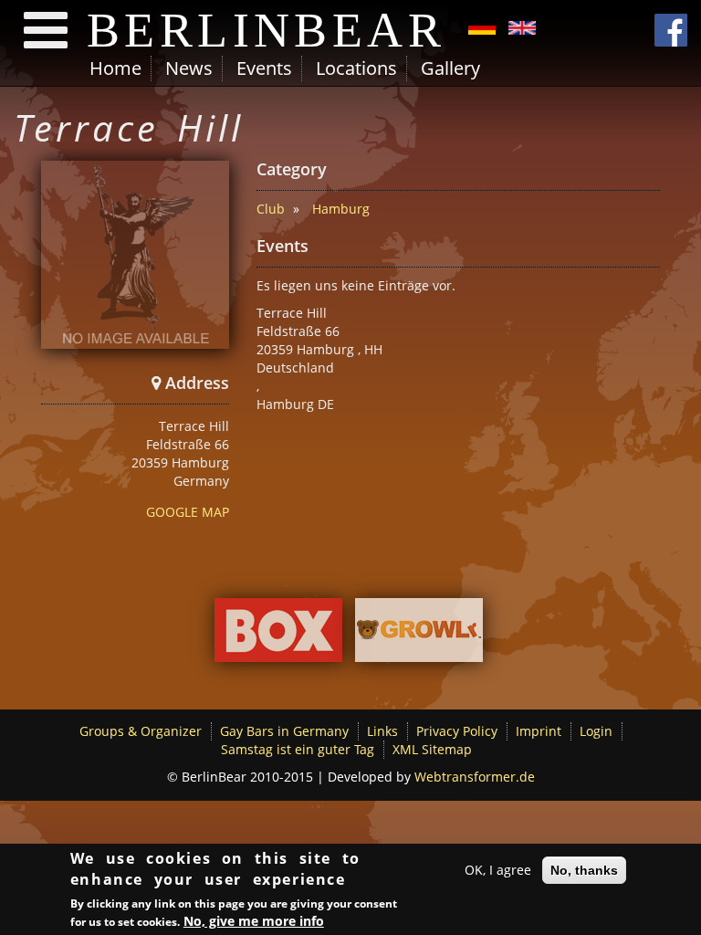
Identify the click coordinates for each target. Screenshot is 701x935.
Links (382, 731)
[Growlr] (419, 635)
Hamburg (341, 208)
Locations (356, 68)
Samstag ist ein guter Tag (297, 749)
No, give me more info (253, 921)
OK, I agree (498, 869)
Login (596, 731)
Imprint (538, 731)
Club (270, 208)
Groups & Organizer (140, 731)
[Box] (278, 635)
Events (264, 68)
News (189, 68)
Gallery (450, 68)
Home (115, 68)
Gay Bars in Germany (284, 731)
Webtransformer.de (474, 776)
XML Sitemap (432, 749)
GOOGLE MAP (187, 511)
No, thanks (584, 870)
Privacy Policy (456, 731)
